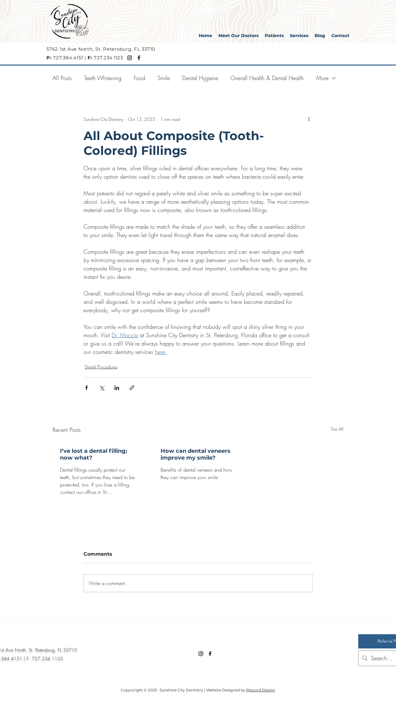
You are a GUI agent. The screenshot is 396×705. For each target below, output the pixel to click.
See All (337, 429)
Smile (163, 78)
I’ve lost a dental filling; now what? (93, 454)
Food (139, 78)
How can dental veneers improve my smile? (195, 454)
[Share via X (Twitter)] (102, 388)
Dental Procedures (101, 367)
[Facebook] (139, 58)
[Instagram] (130, 58)
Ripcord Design (260, 690)
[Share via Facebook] (86, 388)
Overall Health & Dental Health (267, 78)
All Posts (62, 78)
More (322, 78)
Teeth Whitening (102, 78)
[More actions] (308, 119)
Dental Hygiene (200, 78)
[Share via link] (132, 388)
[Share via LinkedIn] (117, 388)
